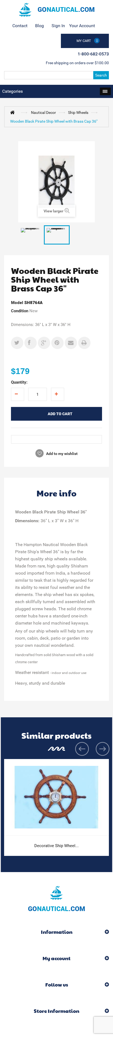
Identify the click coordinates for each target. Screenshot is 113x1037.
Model (17, 302)
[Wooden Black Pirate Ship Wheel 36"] (31, 235)
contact (19, 25)
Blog (39, 25)
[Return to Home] (13, 112)
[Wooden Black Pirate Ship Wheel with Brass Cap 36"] (57, 235)
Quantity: (19, 382)
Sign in (58, 25)
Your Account (82, 25)
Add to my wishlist (61, 453)
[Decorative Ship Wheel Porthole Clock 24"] (56, 797)
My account (56, 958)
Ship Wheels (78, 112)
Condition (19, 310)
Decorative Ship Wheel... (56, 845)
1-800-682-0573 (93, 54)
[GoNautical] (56, 9)
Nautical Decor (43, 112)
